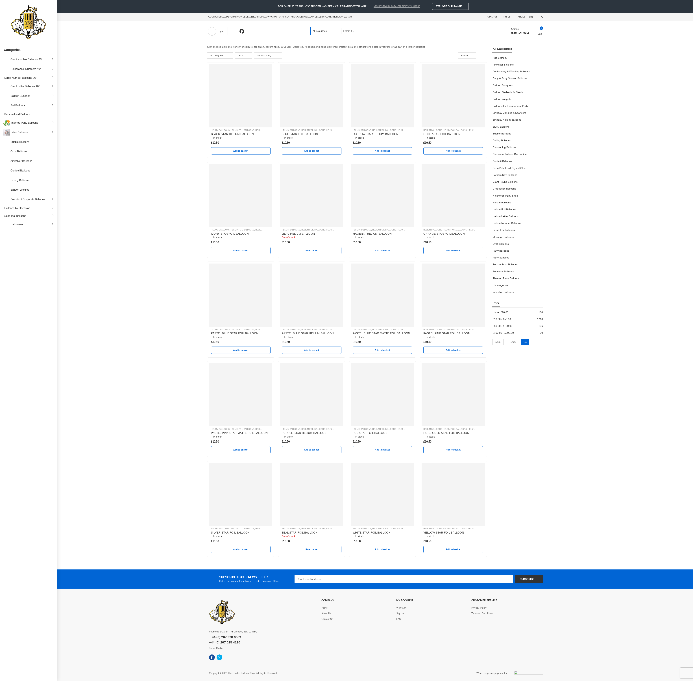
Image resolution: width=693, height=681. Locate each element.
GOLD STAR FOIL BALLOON (441, 134)
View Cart (401, 607)
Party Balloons (501, 250)
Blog (531, 17)
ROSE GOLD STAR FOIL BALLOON (446, 432)
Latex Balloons (19, 132)
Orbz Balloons (18, 151)
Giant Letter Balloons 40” (25, 86)
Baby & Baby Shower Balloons (510, 78)
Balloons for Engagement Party (510, 106)
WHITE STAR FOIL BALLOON (372, 532)
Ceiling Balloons (19, 180)
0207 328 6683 (520, 32)
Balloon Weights (19, 189)
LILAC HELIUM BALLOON (298, 233)
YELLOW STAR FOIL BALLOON (443, 532)
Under (500, 312)
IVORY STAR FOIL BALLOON (230, 233)
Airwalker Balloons (21, 160)
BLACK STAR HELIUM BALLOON (232, 134)
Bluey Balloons (501, 126)
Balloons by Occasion (17, 208)
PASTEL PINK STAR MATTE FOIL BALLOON (239, 432)
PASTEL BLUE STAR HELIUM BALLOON (308, 333)
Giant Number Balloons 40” (26, 59)
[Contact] (508, 31)
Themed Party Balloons (24, 122)
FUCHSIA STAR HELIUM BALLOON (375, 134)
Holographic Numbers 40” (25, 68)
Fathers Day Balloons (505, 174)
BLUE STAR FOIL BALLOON (300, 134)
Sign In (400, 613)
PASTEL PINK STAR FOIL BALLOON (446, 333)
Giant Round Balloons (505, 181)
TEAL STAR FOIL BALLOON (299, 532)
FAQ (541, 17)
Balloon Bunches (20, 95)
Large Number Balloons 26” (20, 77)
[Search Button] (441, 31)
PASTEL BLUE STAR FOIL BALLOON (234, 333)
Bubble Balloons (19, 141)
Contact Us (492, 17)
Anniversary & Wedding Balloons (511, 71)
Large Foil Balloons (504, 230)
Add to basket (240, 151)
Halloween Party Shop (505, 195)
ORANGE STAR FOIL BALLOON (444, 233)
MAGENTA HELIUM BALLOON (372, 233)
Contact (515, 29)
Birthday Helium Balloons (507, 119)
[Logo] (28, 23)
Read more (311, 250)
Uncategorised (501, 285)
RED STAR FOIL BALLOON (370, 432)
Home (324, 607)
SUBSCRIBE (527, 579)
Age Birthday (500, 57)
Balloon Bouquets (503, 85)
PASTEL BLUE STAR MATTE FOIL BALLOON (381, 333)
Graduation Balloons (504, 188)
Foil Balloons (17, 105)
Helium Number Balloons (507, 223)
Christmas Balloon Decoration (510, 154)
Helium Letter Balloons (505, 216)
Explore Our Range (449, 6)
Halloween (16, 224)
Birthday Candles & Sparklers (509, 112)
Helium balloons (502, 202)
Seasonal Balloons (15, 215)
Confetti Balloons (20, 170)
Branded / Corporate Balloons (27, 199)
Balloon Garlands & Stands (508, 92)
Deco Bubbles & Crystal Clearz (510, 168)
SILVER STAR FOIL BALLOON (230, 532)
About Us (521, 17)
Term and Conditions (482, 613)
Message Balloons (503, 237)
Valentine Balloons (503, 292)
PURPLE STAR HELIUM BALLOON (304, 432)
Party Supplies (501, 257)
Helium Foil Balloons (504, 209)
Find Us (507, 17)
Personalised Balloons (17, 114)
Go (525, 342)
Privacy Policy (479, 607)
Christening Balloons (504, 147)
